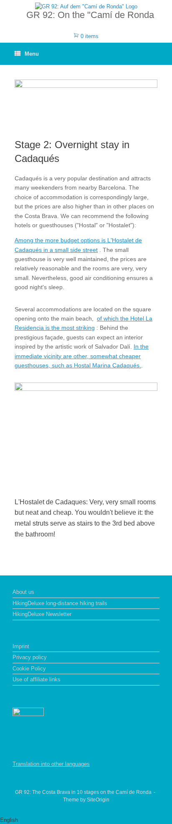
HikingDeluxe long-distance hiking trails (60, 603)
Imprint (21, 646)
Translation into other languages (51, 764)
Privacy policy (30, 657)
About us (23, 592)
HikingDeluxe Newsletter (42, 614)
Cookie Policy (29, 668)
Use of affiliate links (37, 679)
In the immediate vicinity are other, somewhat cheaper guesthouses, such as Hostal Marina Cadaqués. (82, 356)
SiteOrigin (98, 799)
